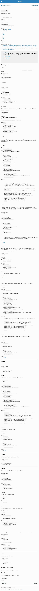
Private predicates (6, 58)
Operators (5, 60)
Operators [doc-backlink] (4, 578)
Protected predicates (6, 56)
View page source (34, 5)
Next (35, 583)
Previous (4, 583)
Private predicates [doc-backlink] (6, 573)
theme (11, 589)
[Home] (1, 5)
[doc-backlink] (2, 67)
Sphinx (6, 589)
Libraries (4, 5)
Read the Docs (19, 589)
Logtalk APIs (20, 1)
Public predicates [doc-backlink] (6, 65)
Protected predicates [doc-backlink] (7, 567)
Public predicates (6, 52)
